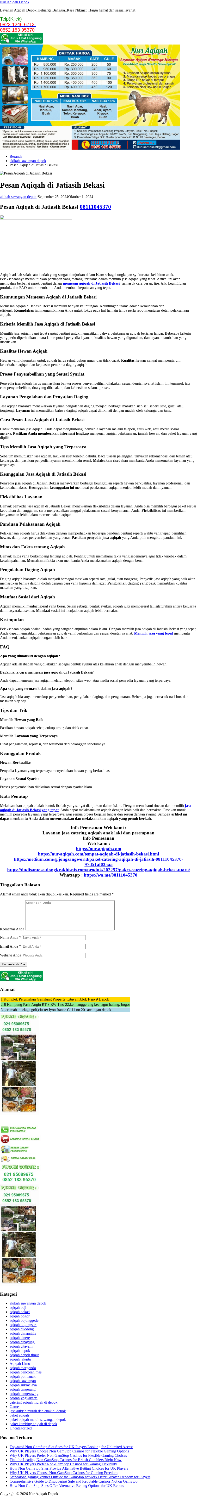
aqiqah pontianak (23, 1376)
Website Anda (10, 955)
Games (15, 1407)
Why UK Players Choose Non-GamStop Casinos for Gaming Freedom (63, 1473)
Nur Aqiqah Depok (14, 2)
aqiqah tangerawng (24, 1394)
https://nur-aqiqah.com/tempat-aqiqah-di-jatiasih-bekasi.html (98, 853)
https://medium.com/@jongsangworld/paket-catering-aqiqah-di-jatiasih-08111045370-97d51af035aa (98, 862)
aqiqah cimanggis (23, 1333)
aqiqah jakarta (20, 1359)
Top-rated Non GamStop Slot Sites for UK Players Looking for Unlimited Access (71, 1447)
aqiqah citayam (21, 1346)
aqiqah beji (18, 1307)
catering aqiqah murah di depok (33, 1402)
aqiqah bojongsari (23, 1325)
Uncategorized (21, 1428)
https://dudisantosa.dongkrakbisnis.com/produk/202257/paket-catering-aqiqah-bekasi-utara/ (98, 869)
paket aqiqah (19, 1415)
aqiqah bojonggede (24, 1320)
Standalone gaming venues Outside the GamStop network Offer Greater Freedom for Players (80, 1477)
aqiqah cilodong (22, 1329)
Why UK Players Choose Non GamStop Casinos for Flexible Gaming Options (69, 1451)
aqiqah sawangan (23, 1381)
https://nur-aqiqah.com (98, 848)
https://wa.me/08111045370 (110, 874)
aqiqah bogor (20, 1316)
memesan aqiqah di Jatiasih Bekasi (91, 283)
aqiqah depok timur (24, 1355)
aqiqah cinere (20, 1338)
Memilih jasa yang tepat (153, 633)
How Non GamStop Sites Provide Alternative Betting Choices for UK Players (69, 1468)
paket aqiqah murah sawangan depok (38, 1419)
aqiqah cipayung (22, 1342)
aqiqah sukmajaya (23, 1385)
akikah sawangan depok (28, 161)
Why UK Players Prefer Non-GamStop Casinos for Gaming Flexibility (63, 1464)
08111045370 (95, 207)
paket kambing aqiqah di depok (33, 1424)
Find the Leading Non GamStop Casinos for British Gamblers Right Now (66, 1460)
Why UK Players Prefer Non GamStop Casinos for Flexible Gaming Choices (68, 1455)
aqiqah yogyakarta (23, 1398)
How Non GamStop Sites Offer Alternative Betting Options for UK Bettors (67, 1486)
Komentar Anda (12, 929)
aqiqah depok (20, 1351)
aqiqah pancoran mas (26, 1372)
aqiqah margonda (23, 1368)
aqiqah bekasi (20, 1312)
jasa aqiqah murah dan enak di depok (38, 1411)
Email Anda (10, 946)
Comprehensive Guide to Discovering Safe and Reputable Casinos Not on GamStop (73, 1481)
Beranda (16, 156)
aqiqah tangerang (23, 1389)
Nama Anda (10, 937)
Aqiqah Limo (20, 1363)
